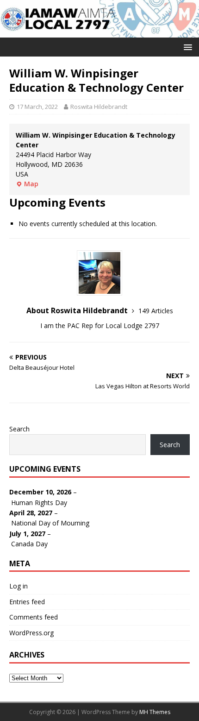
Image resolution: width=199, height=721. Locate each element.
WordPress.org (31, 632)
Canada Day (29, 543)
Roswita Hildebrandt (98, 106)
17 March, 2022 (37, 106)
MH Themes (154, 712)
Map (27, 183)
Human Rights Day (39, 502)
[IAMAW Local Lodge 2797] (99, 31)
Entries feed (27, 601)
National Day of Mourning (50, 523)
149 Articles (155, 310)
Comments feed (33, 617)
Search (19, 428)
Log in (18, 586)
